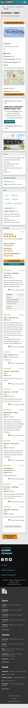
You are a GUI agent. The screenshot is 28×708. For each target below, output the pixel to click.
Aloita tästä (9, 121)
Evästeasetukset (17, 580)
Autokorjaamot (10, 7)
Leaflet (10, 84)
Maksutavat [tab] (15, 199)
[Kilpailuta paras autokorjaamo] (7, 2)
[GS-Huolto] (14, 142)
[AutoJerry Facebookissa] (3, 560)
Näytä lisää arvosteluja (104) (13, 526)
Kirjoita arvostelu (14, 264)
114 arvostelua (15, 16)
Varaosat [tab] (7, 199)
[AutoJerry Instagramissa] (7, 560)
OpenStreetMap (16, 84)
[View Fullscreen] (5, 77)
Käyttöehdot (5, 580)
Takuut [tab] (6, 195)
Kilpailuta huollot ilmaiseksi (14, 22)
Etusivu (3, 7)
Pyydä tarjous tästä (14, 261)
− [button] (5, 74)
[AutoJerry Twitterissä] (11, 560)
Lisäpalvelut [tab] (14, 195)
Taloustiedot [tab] (8, 203)
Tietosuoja (11, 580)
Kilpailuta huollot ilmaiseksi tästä (14, 94)
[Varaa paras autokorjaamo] (6, 550)
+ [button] (5, 72)
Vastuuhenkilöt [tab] (18, 203)
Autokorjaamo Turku (19, 7)
